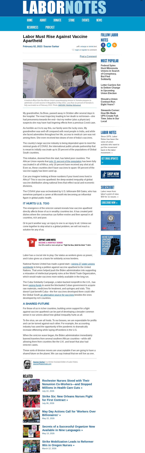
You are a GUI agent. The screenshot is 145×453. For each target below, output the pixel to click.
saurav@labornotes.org (42, 364)
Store (72, 20)
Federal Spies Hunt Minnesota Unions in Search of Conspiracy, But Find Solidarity (110, 72)
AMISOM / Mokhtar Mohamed (69, 105)
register (84, 50)
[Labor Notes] (64, 7)
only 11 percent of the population (65, 161)
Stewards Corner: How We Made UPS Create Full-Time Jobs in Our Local (110, 115)
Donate (57, 20)
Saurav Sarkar (51, 46)
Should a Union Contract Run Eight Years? (109, 102)
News (99, 20)
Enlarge (83, 47)
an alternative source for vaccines (57, 295)
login (77, 50)
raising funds (35, 285)
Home (30, 20)
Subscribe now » (110, 203)
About (43, 20)
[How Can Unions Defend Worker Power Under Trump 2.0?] (111, 253)
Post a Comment (88, 56)
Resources (32, 27)
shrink (91, 47)
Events (85, 20)
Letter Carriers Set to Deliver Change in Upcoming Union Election (110, 89)
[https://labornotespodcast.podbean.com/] (111, 229)
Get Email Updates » (110, 160)
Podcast (50, 27)
